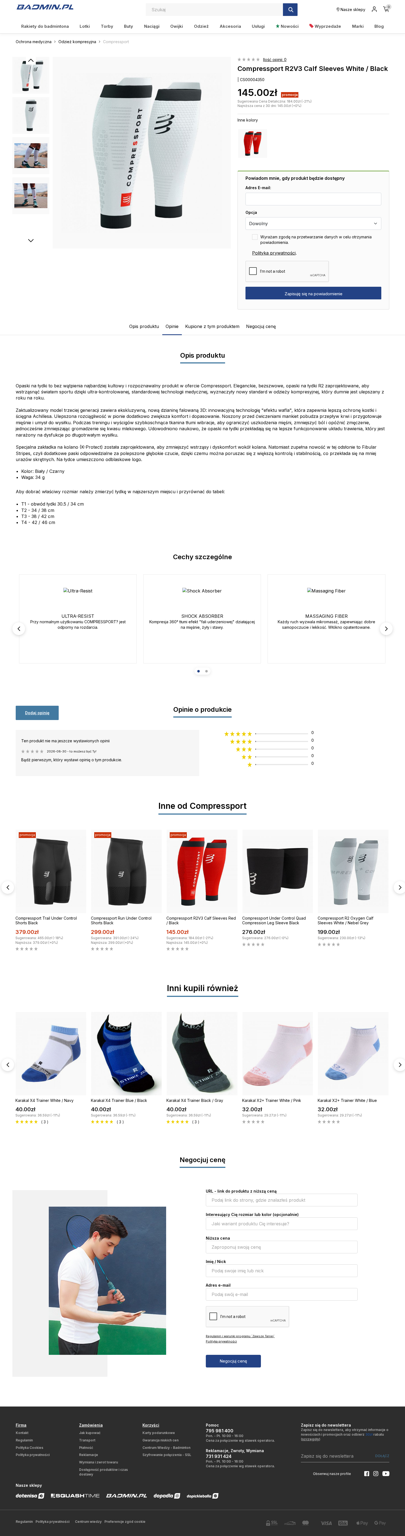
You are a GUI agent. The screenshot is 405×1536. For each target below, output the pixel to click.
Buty (128, 26)
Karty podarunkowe (158, 1433)
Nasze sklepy (352, 9)
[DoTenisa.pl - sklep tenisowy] (30, 1496)
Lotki (85, 26)
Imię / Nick (216, 1261)
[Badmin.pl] (45, 7)
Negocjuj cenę (261, 326)
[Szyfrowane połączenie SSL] (272, 1523)
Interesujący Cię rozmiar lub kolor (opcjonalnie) (252, 1214)
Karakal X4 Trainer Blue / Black (119, 1100)
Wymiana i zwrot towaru (98, 1462)
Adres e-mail (218, 1285)
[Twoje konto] (374, 9)
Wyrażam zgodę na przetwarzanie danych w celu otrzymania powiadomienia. (316, 240)
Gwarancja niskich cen (160, 1440)
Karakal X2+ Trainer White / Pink (271, 1100)
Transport (87, 1440)
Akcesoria (230, 26)
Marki (358, 26)
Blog (379, 26)
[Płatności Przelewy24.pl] (290, 1523)
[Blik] (344, 1523)
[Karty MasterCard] (308, 1523)
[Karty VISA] (326, 1523)
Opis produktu (144, 326)
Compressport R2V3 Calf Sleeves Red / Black (201, 920)
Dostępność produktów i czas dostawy (103, 1472)
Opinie (172, 326)
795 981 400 (219, 1430)
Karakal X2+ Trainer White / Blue (347, 1100)
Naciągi (152, 26)
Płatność (86, 1448)
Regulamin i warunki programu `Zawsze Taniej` (240, 1336)
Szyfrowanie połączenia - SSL (166, 1455)
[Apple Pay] (362, 1523)
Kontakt (22, 1433)
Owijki (176, 26)
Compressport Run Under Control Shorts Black (121, 920)
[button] (198, 671)
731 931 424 (218, 1456)
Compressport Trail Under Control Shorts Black (46, 920)
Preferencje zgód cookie (124, 1522)
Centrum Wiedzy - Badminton (166, 1448)
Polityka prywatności (274, 253)
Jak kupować (90, 1433)
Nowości (289, 26)
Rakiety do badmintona (45, 26)
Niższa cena (218, 1238)
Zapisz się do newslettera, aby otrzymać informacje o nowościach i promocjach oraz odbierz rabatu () (344, 1434)
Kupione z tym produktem (212, 326)
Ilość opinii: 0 (275, 59)
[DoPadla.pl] (167, 1496)
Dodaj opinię (37, 712)
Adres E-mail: (258, 187)
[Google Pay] (380, 1523)
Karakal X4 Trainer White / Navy (44, 1100)
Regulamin (24, 1440)
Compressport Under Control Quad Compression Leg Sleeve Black (274, 920)
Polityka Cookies (29, 1448)
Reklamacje (88, 1455)
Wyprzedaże (327, 26)
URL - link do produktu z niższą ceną (241, 1191)
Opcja (251, 212)
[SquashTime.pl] (75, 1495)
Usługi (258, 26)
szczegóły (310, 1439)
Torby (107, 26)
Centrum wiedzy (88, 1522)
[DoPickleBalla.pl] (202, 1496)
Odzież (201, 26)
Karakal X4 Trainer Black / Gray (194, 1100)
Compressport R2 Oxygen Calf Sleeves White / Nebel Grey (345, 920)
